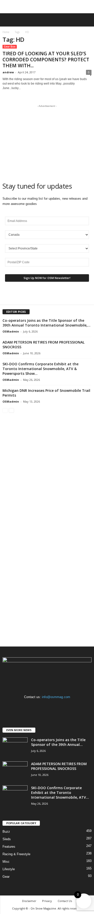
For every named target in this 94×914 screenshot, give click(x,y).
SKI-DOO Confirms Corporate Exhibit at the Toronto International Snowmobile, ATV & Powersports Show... (40, 369)
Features (9, 846)
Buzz (6, 831)
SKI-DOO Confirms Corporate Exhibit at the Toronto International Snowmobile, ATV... (60, 792)
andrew (8, 72)
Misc (6, 861)
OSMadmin (11, 331)
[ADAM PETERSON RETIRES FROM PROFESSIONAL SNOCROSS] (15, 770)
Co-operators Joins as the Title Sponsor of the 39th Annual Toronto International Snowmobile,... (46, 323)
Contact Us (65, 901)
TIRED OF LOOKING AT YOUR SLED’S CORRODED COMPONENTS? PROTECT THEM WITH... (46, 59)
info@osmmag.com (56, 697)
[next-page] (11, 410)
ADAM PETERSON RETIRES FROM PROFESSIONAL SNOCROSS (59, 766)
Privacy (47, 901)
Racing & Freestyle (16, 854)
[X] (57, 707)
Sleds (7, 839)
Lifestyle (9, 869)
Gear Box (10, 46)
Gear (6, 876)
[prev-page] (5, 410)
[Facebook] (37, 707)
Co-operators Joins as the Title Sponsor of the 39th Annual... (58, 742)
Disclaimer (29, 901)
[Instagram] (47, 707)
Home (6, 32)
